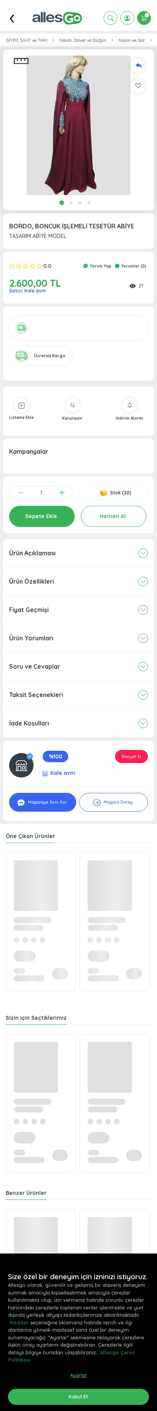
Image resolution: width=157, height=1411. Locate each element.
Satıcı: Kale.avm (27, 291)
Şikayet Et (131, 756)
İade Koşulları (29, 723)
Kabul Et (78, 1396)
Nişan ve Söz (132, 40)
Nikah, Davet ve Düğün (82, 40)
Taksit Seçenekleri (36, 695)
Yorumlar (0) (133, 266)
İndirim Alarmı (129, 418)
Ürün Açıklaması (32, 553)
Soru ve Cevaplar (34, 666)
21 (141, 285)
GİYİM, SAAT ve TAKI (26, 40)
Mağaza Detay (118, 802)
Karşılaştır (72, 418)
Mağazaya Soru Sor (47, 802)
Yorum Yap (100, 266)
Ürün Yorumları (31, 638)
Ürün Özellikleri (31, 581)
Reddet (19, 1322)
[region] (78, 1332)
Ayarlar (78, 1375)
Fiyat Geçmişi (29, 610)
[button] (78, 125)
